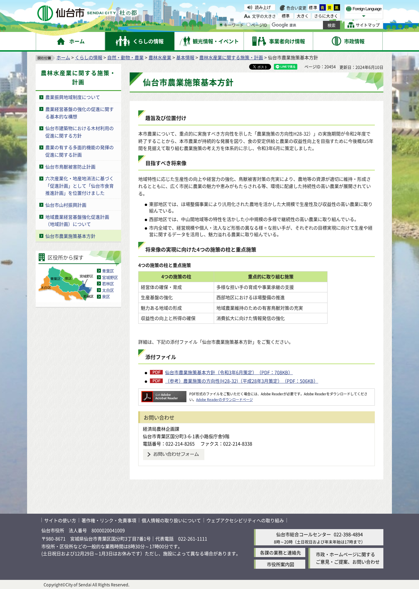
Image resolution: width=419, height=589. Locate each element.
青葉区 (108, 271)
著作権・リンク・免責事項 (109, 520)
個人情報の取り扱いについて (171, 520)
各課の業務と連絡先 (280, 552)
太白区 (108, 290)
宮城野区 (110, 277)
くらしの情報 (88, 57)
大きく (303, 16)
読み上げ (263, 7)
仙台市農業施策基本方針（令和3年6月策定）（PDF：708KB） (229, 372)
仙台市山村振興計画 (65, 204)
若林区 (108, 283)
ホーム (63, 57)
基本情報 (185, 57)
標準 (313, 7)
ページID (259, 25)
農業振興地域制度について (72, 97)
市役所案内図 (280, 564)
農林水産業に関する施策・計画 (231, 57)
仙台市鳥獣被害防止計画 (70, 166)
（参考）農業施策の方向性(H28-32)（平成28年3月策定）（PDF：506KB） (241, 381)
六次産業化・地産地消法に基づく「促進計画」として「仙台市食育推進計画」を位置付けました (79, 185)
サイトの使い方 (60, 520)
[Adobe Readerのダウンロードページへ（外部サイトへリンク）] (163, 393)
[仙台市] (87, 13)
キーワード (234, 25)
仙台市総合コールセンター (303, 534)
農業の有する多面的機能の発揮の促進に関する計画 (79, 151)
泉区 (106, 296)
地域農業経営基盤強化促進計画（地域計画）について (77, 220)
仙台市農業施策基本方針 (70, 235)
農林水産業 (160, 57)
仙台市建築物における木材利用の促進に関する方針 (79, 132)
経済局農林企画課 (161, 428)
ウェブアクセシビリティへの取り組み (245, 520)
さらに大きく (326, 16)
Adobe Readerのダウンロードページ (224, 399)
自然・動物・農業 (125, 57)
